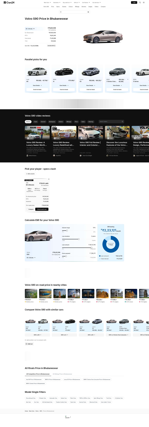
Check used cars (42, 209)
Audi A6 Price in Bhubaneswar (34, 379)
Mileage (77, 6)
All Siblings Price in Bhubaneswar (62, 374)
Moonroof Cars (93, 402)
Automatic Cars (53, 398)
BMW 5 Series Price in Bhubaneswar (35, 383)
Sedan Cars (64, 398)
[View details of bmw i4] (64, 78)
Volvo (37, 411)
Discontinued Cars (30, 398)
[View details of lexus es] (90, 78)
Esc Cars (36, 402)
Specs (58, 6)
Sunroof (43, 121)
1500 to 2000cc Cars (85, 398)
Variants (64, 6)
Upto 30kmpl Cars (98, 398)
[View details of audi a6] (37, 78)
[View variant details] (37, 195)
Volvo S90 (46, 6)
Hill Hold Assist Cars (47, 402)
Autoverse (56, 2)
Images (90, 6)
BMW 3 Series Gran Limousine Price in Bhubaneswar (97, 379)
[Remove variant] (48, 179)
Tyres (35, 121)
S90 (41, 411)
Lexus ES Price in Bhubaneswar (72, 379)
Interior (61, 121)
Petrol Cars (73, 398)
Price (52, 6)
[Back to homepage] (9, 2)
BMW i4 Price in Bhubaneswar (52, 379)
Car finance (85, 2)
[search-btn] (140, 2)
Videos (96, 6)
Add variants (31, 173)
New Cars (46, 2)
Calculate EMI (51, 45)
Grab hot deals (37, 89)
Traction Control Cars (61, 402)
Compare (103, 6)
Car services (95, 2)
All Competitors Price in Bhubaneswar (38, 374)
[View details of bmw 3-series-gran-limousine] (117, 78)
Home (27, 411)
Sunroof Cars (82, 402)
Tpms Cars (73, 402)
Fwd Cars (108, 398)
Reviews (84, 6)
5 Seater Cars (42, 398)
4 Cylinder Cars (119, 398)
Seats (83, 121)
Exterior (28, 121)
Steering (91, 121)
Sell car (76, 2)
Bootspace (52, 121)
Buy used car (66, 2)
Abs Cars (28, 402)
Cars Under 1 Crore (106, 402)
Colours (71, 6)
